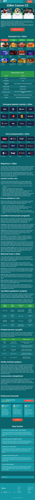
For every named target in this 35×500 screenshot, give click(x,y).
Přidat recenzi (28, 400)
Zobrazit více (17, 419)
